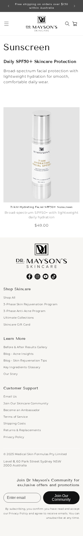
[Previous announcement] (8, 6)
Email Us (10, 396)
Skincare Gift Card (16, 324)
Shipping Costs (14, 423)
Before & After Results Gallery (25, 347)
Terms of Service (15, 416)
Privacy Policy (13, 437)
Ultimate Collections (18, 317)
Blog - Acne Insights (18, 353)
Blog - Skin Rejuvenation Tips (25, 360)
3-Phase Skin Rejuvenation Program (30, 304)
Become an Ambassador (21, 410)
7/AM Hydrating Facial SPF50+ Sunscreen (41, 207)
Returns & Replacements (22, 430)
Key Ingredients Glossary (21, 367)
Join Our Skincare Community (25, 403)
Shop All (9, 297)
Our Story (10, 374)
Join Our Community (61, 497)
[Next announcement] (74, 6)
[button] (6, 23)
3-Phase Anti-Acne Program (24, 311)
